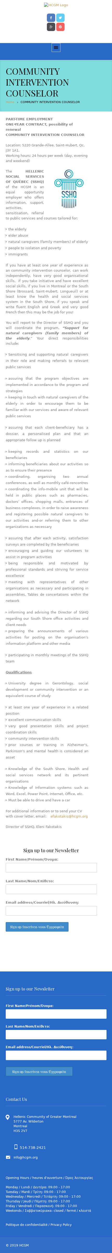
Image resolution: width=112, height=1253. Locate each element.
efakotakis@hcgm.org (69, 816)
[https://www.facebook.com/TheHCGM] (51, 17)
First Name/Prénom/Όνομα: (32, 859)
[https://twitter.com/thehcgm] (60, 17)
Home (10, 102)
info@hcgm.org (26, 1157)
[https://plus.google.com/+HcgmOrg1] (51, 26)
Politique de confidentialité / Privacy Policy (39, 1225)
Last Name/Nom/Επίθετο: (30, 881)
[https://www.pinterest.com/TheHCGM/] (60, 26)
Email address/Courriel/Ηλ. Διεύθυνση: (42, 902)
